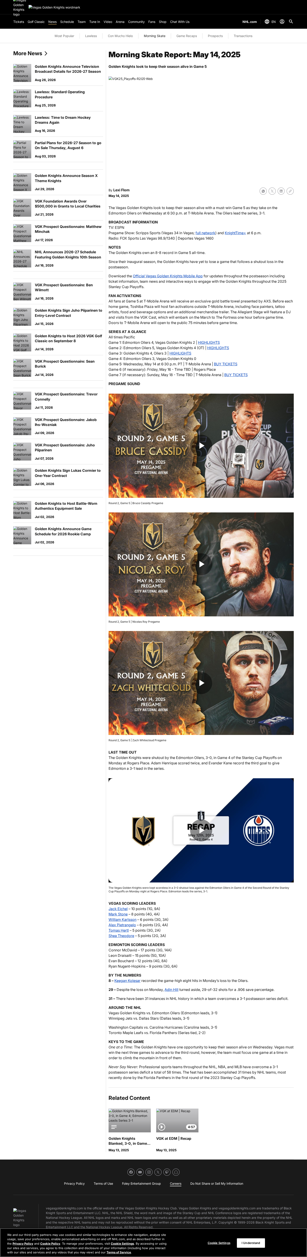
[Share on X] (272, 191)
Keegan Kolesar (127, 980)
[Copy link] (290, 191)
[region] (153, 1242)
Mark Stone (118, 914)
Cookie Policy (50, 1243)
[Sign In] (282, 21)
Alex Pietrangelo (122, 925)
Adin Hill (171, 989)
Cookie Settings (122, 1243)
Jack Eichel (118, 908)
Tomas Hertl (119, 930)
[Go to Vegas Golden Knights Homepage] (54, 7)
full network (205, 233)
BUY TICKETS (225, 364)
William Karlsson (122, 919)
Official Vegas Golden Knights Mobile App (168, 276)
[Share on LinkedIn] (281, 191)
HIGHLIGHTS (209, 342)
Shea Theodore (121, 935)
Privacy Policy (23, 1243)
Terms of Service (119, 1252)
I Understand (251, 1243)
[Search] (291, 21)
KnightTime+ (235, 233)
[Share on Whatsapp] (263, 191)
